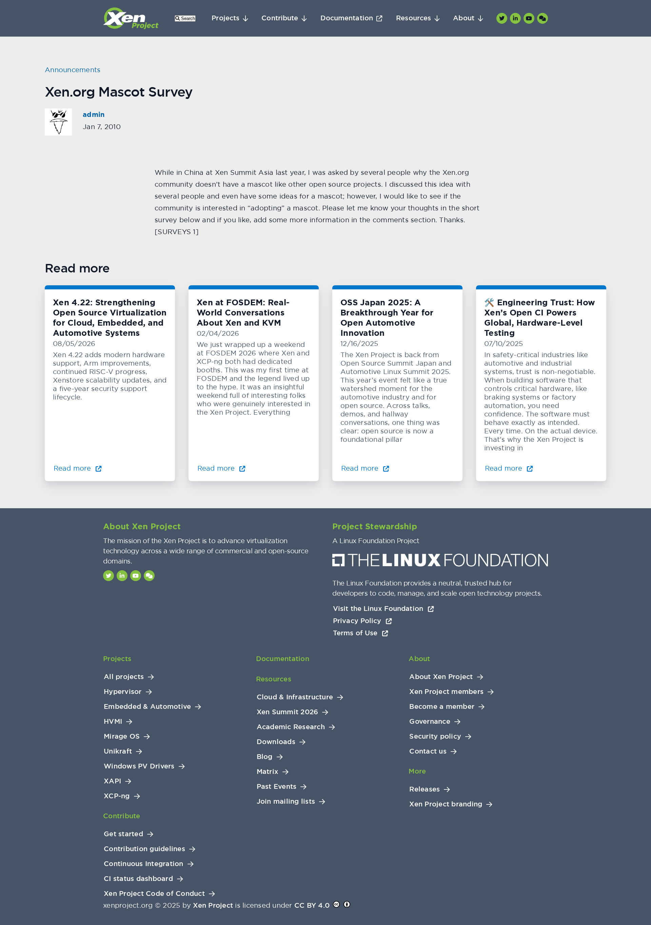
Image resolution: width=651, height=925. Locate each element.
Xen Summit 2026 (287, 712)
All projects (124, 677)
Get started (123, 834)
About (463, 18)
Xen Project (213, 905)
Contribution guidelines (144, 849)
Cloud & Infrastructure (295, 697)
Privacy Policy (358, 620)
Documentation (346, 18)
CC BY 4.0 (312, 905)
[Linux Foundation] (440, 562)
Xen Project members (446, 691)
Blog (265, 757)
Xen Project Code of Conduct (154, 893)
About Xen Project (441, 677)
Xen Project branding (445, 804)
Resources (413, 18)
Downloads (276, 742)
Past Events (277, 786)
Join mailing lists (286, 801)
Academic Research (291, 727)
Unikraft (118, 751)
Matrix (268, 771)
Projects (225, 18)
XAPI (112, 781)
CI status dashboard (138, 879)
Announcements (72, 69)
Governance (429, 721)
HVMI (113, 721)
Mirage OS (122, 736)
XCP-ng (117, 796)
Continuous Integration (143, 864)
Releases (424, 789)
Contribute (279, 18)
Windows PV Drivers (139, 766)
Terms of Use (356, 633)
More (417, 771)
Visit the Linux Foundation (379, 608)
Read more (73, 468)
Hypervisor (123, 691)
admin (93, 114)
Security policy (435, 736)
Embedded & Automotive (147, 706)
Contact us (428, 751)
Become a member (441, 706)
